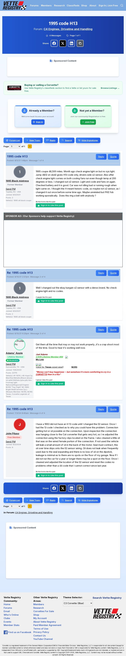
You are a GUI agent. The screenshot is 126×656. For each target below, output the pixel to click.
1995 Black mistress (17, 180)
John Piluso (12, 433)
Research (59, 5)
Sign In (39, 122)
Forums (34, 5)
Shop (84, 5)
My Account (40, 618)
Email (7, 611)
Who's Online (11, 614)
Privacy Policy (41, 632)
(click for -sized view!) (49, 367)
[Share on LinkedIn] (71, 43)
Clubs (7, 618)
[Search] (121, 5)
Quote (113, 156)
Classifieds (73, 5)
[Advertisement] (63, 69)
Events (7, 621)
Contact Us (39, 635)
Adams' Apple (14, 353)
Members (46, 5)
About (92, 5)
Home (7, 604)
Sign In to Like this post (52, 205)
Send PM (11, 188)
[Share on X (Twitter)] (62, 43)
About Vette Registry (44, 621)
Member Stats (11, 625)
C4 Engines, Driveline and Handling (68, 29)
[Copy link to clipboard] (80, 43)
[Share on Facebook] (54, 43)
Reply (101, 156)
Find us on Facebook (19, 632)
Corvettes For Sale (43, 611)
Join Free (89, 122)
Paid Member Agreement (47, 625)
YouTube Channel (43, 639)
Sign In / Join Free (108, 5)
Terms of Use (40, 628)
